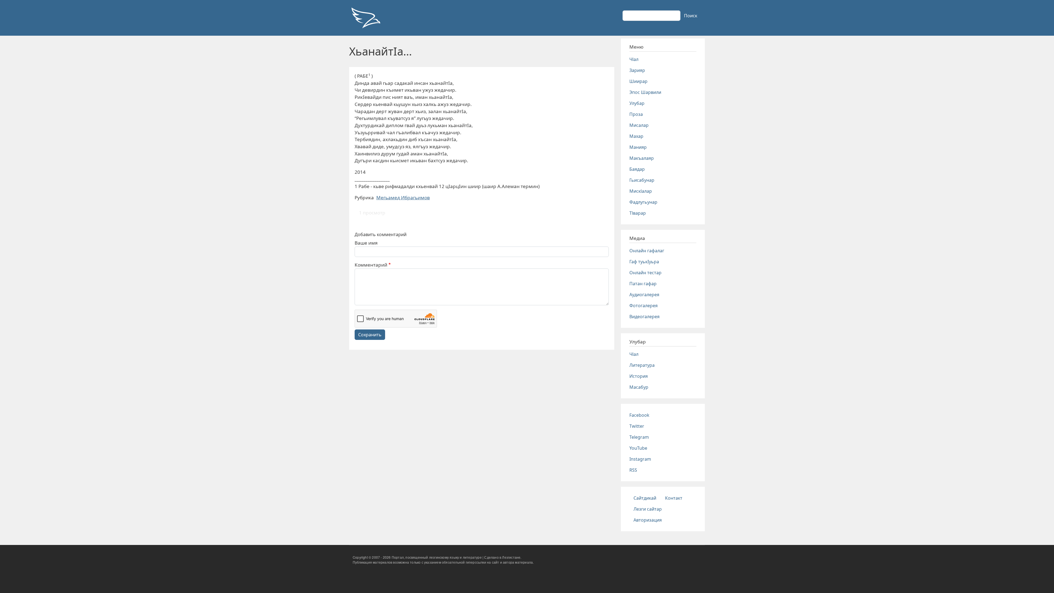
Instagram (640, 459)
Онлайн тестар (645, 273)
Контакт (673, 498)
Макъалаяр (641, 158)
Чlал (633, 59)
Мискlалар (640, 191)
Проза (636, 114)
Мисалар (639, 125)
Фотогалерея (643, 306)
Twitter (636, 426)
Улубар (636, 103)
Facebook (639, 415)
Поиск (690, 16)
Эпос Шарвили (645, 92)
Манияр (638, 147)
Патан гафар (643, 284)
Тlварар (637, 213)
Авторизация (647, 520)
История (638, 376)
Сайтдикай (644, 498)
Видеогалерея (644, 317)
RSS (633, 470)
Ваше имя (366, 243)
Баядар (637, 169)
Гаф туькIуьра (644, 262)
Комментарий (371, 265)
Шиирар (638, 81)
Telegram (639, 437)
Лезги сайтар (647, 509)
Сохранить (370, 335)
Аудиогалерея (644, 295)
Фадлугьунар (643, 202)
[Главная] (365, 17)
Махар (636, 136)
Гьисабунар (641, 180)
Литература (642, 365)
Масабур (638, 387)
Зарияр (637, 70)
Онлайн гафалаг (646, 251)
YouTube (638, 448)
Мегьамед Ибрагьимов (403, 197)
